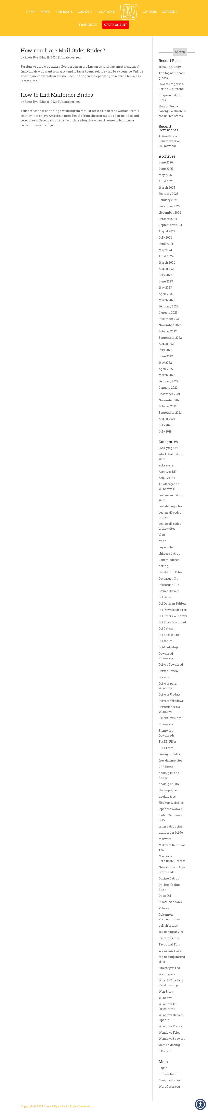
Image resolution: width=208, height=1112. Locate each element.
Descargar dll (168, 578)
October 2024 (168, 219)
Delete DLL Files (170, 572)
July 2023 (165, 275)
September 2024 (170, 225)
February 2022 (168, 381)
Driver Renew (168, 671)
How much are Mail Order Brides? (63, 50)
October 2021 (167, 406)
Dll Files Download (172, 622)
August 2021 (167, 419)
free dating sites (170, 760)
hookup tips (167, 796)
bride (162, 541)
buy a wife (166, 547)
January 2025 (168, 200)
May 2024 (165, 250)
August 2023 (167, 269)
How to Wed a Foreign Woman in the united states (172, 111)
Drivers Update (170, 694)
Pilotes (164, 908)
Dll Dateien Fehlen (172, 603)
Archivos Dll (168, 472)
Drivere (164, 677)
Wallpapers (167, 974)
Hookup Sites (168, 790)
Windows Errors (170, 1026)
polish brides (168, 925)
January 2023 (168, 312)
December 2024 (170, 206)
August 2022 (167, 344)
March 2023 (167, 300)
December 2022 (169, 319)
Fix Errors (166, 748)
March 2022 (167, 375)
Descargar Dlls (169, 585)
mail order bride (171, 832)
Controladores (169, 560)
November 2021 (170, 400)
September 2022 (170, 338)
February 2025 (168, 194)
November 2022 (170, 325)
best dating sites (170, 506)
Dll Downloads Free (173, 610)
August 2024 (167, 231)
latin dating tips (170, 826)
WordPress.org (169, 1086)
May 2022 (165, 363)
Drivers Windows (171, 701)
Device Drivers (169, 591)
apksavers (166, 465)
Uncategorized (169, 968)
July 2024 (165, 237)
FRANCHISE (88, 25)
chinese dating (169, 553)
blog (162, 535)
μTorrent (165, 1051)
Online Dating (169, 878)
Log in (163, 1068)
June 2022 (166, 356)
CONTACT (85, 12)
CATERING (170, 12)
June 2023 (166, 281)
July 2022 (165, 350)
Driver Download (171, 664)
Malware (165, 839)
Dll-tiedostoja (168, 647)
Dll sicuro (165, 641)
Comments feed (170, 1080)
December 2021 (169, 394)
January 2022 (168, 387)
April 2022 (166, 369)
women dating (169, 1045)
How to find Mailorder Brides (57, 94)
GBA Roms (166, 767)
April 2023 (166, 294)
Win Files (166, 991)
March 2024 (167, 262)
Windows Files (169, 1032)
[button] (200, 1104)
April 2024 (166, 256)
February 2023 (168, 306)
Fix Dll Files (168, 741)
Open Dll (165, 896)
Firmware (166, 724)
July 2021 (165, 425)
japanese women (171, 809)
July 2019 (165, 431)
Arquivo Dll (167, 478)
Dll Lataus (166, 628)
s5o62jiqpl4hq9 (170, 67)
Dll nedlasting (169, 635)
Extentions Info (170, 718)
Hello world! (168, 146)
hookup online (169, 784)
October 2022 (168, 331)
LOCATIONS (106, 12)
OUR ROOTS (64, 12)
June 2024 (166, 244)
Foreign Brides (169, 754)
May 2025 (165, 175)
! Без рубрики (168, 448)
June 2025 (166, 169)
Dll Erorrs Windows (173, 616)
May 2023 (165, 287)
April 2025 (166, 181)
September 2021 (170, 412)
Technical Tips (169, 944)
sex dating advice (171, 932)
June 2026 (166, 162)
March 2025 (167, 187)
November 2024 (170, 212)
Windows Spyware (172, 1039)
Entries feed (167, 1074)
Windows (165, 998)
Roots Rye (31, 57)
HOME (30, 12)
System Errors (169, 938)
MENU (45, 12)
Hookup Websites (171, 803)
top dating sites (170, 950)
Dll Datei (165, 597)
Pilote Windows (170, 902)
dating (163, 566)
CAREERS (150, 12)
